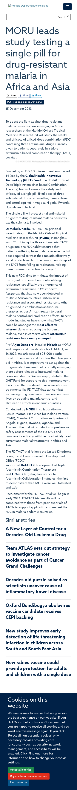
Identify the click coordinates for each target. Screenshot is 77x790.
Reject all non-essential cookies (28, 776)
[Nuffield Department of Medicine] (33, 4)
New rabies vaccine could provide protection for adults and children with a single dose (38, 669)
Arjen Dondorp (22, 345)
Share (13, 96)
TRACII (16, 474)
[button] (67, 6)
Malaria (52, 345)
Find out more (18, 782)
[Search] (68, 17)
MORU (44, 238)
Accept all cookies (20, 770)
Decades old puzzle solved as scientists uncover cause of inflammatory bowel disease (36, 586)
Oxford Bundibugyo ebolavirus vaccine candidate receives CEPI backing (38, 611)
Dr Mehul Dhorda (18, 229)
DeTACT (27, 465)
